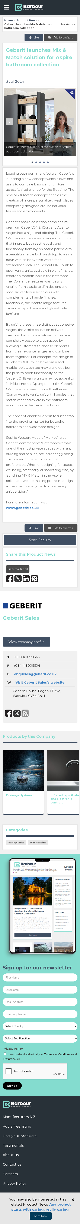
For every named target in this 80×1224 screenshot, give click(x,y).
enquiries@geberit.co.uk (35, 674)
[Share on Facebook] (9, 578)
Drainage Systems (19, 795)
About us (11, 1155)
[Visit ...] (23, 770)
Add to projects (63, 37)
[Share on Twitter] (18, 578)
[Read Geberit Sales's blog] (25, 713)
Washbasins (38, 842)
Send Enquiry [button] (40, 539)
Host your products (19, 1136)
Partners (10, 1174)
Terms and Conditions (58, 1054)
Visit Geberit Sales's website (40, 682)
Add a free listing (17, 1126)
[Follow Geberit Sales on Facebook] (8, 713)
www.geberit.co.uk (22, 508)
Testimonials (13, 1145)
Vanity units (16, 842)
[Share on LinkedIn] (26, 578)
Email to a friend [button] (17, 569)
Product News (26, 20)
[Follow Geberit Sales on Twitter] (17, 713)
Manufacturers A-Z (19, 1117)
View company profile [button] (27, 641)
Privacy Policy (13, 1048)
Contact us (12, 1164)
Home (8, 20)
